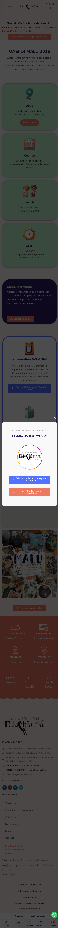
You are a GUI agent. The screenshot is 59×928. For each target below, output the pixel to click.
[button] (54, 915)
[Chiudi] (55, 418)
